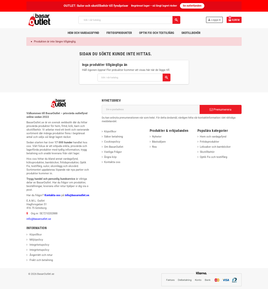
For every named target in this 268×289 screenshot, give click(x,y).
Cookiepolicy (112, 141)
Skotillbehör (207, 152)
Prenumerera (222, 109)
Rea (154, 146)
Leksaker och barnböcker (215, 146)
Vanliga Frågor (113, 152)
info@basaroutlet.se (77, 195)
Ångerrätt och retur (41, 255)
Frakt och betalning (41, 260)
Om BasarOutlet (113, 146)
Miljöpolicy (36, 239)
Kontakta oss (52, 195)
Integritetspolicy (39, 244)
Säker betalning (113, 136)
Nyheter (157, 136)
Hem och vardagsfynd (213, 136)
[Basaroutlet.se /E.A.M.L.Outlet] (39, 19)
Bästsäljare (159, 141)
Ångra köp (110, 157)
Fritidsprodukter (209, 141)
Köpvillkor (110, 131)
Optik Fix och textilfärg (213, 157)
